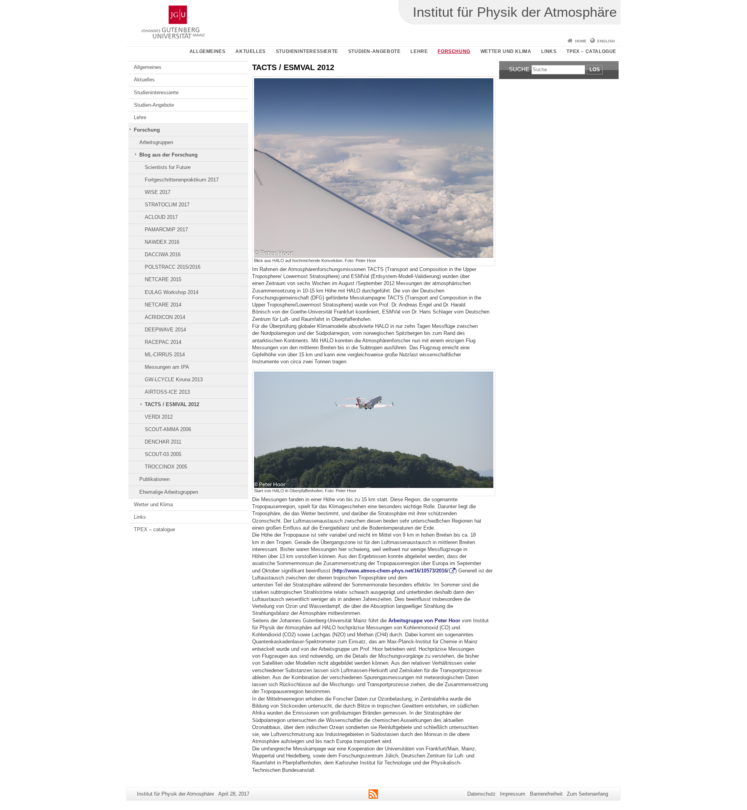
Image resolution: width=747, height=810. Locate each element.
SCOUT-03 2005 (163, 454)
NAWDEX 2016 (162, 242)
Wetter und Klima (505, 51)
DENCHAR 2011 (163, 442)
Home (581, 41)
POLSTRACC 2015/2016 (172, 267)
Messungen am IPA (167, 367)
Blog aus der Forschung (168, 155)
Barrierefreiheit (546, 794)
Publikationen (154, 479)
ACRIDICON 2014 (165, 317)
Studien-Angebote (374, 51)
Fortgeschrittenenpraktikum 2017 (182, 180)
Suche (519, 69)
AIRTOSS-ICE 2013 (167, 392)
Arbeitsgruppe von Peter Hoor (424, 620)
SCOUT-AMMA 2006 (168, 429)
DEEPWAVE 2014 (165, 330)
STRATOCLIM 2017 (167, 205)
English (606, 41)
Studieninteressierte (307, 51)
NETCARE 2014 (163, 305)
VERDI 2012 (159, 417)
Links (548, 51)
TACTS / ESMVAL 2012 (172, 404)
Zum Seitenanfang (587, 794)
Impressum (512, 794)
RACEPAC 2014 (163, 342)
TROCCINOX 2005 (166, 467)
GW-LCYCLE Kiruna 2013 (174, 379)
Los (594, 69)
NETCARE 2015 (163, 279)
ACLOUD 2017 (161, 217)
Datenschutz (481, 794)
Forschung (454, 51)
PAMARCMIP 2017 (166, 229)
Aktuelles (250, 51)
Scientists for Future (168, 167)
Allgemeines (207, 51)
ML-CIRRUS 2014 (165, 354)
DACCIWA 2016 (163, 254)
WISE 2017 (157, 192)
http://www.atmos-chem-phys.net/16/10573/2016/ (391, 571)
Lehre (419, 51)
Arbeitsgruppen (156, 142)
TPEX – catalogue (591, 51)
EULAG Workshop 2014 (171, 292)
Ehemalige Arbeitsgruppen (168, 492)
